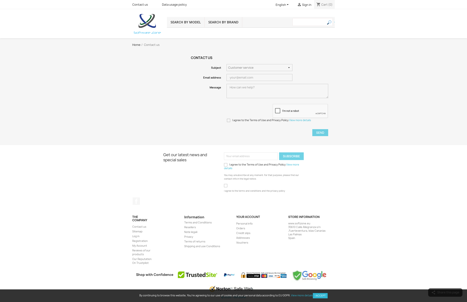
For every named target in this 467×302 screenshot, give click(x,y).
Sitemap (137, 231)
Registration (140, 241)
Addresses (243, 238)
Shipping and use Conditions (202, 246)
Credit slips (243, 233)
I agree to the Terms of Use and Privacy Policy (271, 120)
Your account (248, 217)
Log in (136, 236)
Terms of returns (194, 241)
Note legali (190, 232)
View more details (300, 120)
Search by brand (223, 22)
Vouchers (242, 242)
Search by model (186, 22)
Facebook (136, 201)
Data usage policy (174, 5)
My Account (139, 245)
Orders (240, 228)
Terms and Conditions (198, 222)
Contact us (140, 5)
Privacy (188, 236)
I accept (320, 295)
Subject (216, 67)
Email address (212, 77)
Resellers (190, 227)
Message (215, 87)
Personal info (244, 223)
